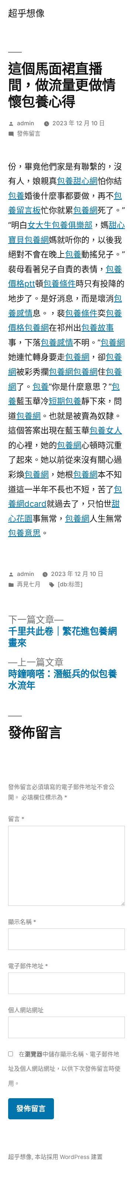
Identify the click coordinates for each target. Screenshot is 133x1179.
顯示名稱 (22, 921)
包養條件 (59, 283)
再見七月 (29, 584)
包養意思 (24, 533)
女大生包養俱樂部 (59, 225)
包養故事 (97, 327)
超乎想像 (26, 13)
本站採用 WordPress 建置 (69, 1156)
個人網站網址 (26, 1010)
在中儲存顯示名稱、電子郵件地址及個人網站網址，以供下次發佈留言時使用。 (64, 1069)
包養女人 (105, 430)
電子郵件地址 (28, 966)
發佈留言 (29, 133)
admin (25, 123)
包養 (16, 196)
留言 (16, 818)
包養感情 (57, 342)
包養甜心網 (77, 181)
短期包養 (65, 401)
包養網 (85, 210)
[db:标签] (70, 584)
